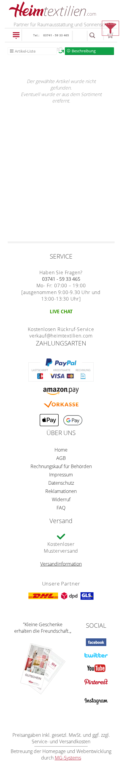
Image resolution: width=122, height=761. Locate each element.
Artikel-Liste (25, 51)
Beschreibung (84, 50)
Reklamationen (61, 491)
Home (61, 450)
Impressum (61, 474)
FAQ (61, 507)
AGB (61, 458)
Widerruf (61, 499)
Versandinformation (61, 564)
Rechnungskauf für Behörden (61, 466)
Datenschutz (61, 483)
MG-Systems (68, 757)
